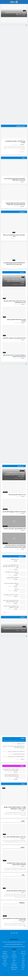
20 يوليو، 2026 (10, 772)
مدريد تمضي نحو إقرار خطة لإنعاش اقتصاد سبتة (14, 836)
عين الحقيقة (14, 969)
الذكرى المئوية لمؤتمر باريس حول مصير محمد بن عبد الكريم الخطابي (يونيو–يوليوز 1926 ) (11, 566)
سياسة (7, 740)
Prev (8, 612)
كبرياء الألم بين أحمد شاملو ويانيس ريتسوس (16, 751)
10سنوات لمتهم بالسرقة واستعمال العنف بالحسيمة (14, 942)
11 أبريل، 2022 (18, 513)
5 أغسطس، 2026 (16, 206)
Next (5, 612)
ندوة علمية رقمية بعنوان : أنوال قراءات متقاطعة (15, 528)
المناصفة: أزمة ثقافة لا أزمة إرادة (12, 577)
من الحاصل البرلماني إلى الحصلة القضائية (14, 628)
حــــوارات (14, 951)
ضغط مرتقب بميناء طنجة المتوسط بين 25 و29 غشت (14, 946)
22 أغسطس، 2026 (15, 144)
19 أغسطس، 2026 (17, 358)
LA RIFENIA (19, 973)
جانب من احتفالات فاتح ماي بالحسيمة (17, 494)
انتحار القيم (16, 589)
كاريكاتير (24, 626)
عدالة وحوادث (14, 965)
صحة (14, 962)
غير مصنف (5, 951)
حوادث (24, 10)
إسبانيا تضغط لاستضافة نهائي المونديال (16, 890)
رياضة (21, 740)
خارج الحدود (14, 955)
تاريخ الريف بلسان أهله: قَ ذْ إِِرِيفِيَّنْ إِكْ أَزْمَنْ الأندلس (14, 511)
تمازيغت (11, 740)
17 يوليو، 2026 (10, 609)
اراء (23, 956)
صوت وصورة (22, 470)
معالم (5, 962)
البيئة (18, 740)
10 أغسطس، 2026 (17, 810)
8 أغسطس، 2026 (16, 866)
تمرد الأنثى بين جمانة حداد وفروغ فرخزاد (11, 594)
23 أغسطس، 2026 (15, 284)
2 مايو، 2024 (18, 496)
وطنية (14, 232)
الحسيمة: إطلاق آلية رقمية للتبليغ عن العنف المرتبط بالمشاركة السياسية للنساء (11, 776)
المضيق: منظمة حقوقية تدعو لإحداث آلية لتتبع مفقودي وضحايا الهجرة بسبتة (14, 281)
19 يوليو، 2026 (10, 596)
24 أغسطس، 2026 (13, 238)
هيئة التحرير (23, 15)
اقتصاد (15, 740)
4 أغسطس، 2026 (9, 561)
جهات (24, 201)
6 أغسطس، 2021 (17, 530)
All (23, 740)
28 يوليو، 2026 (10, 569)
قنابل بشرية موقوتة (15, 559)
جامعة (23, 967)
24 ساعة (23, 951)
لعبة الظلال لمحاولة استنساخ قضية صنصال (16, 756)
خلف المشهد (14, 956)
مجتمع (23, 277)
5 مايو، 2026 (18, 630)
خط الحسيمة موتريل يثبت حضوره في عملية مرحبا (14, 338)
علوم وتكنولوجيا (14, 967)
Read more (22, 151)
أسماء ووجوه (23, 953)
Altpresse (6, 973)
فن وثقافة (5, 953)
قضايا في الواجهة (22, 139)
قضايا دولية (4, 955)
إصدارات (23, 955)
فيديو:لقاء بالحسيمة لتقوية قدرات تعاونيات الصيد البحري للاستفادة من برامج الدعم (14, 474)
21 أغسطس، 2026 (16, 921)
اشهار (23, 958)
